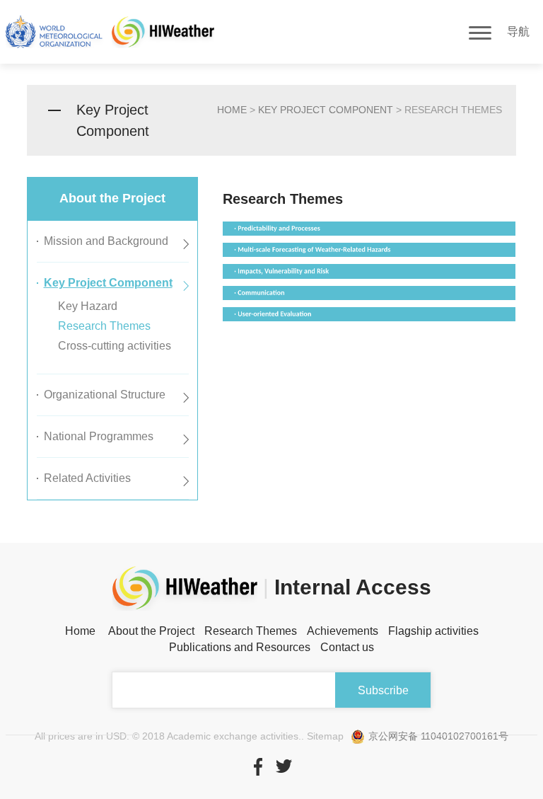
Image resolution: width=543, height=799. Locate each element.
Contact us (347, 647)
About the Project (151, 631)
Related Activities (87, 478)
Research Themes (104, 326)
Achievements (342, 631)
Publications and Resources (239, 647)
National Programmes (98, 436)
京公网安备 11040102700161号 (438, 736)
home (232, 109)
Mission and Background (106, 241)
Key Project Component (325, 109)
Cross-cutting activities (114, 346)
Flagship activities (433, 631)
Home (80, 631)
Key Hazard (87, 306)
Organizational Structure (104, 395)
